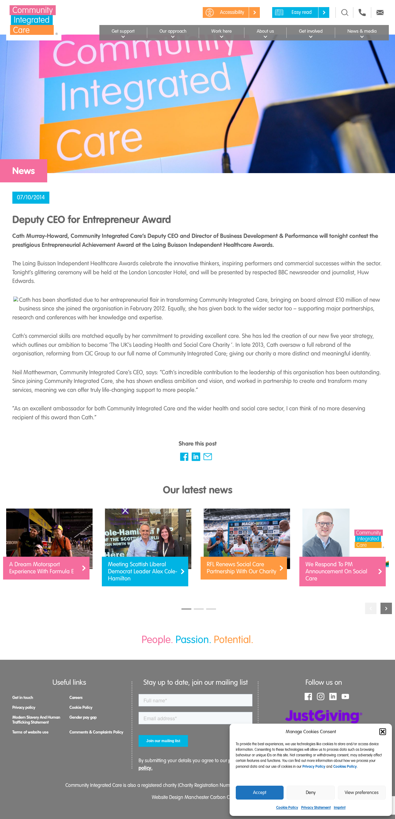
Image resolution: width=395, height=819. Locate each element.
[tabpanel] (49, 547)
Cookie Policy (287, 807)
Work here (221, 31)
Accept (259, 792)
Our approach (173, 31)
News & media (361, 31)
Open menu (123, 36)
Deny (311, 792)
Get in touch (22, 697)
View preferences (362, 792)
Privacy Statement (316, 807)
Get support (123, 31)
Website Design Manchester (180, 797)
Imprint (340, 807)
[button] (383, 732)
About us (265, 31)
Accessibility (232, 12)
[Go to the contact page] (362, 12)
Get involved (310, 31)
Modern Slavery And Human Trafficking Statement (36, 720)
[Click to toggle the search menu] (344, 12)
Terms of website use (30, 732)
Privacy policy (23, 707)
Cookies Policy (345, 766)
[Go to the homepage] (34, 20)
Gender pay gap (83, 717)
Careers (76, 697)
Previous (370, 608)
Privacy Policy (313, 766)
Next (386, 608)
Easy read (302, 12)
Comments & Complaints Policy (96, 732)
